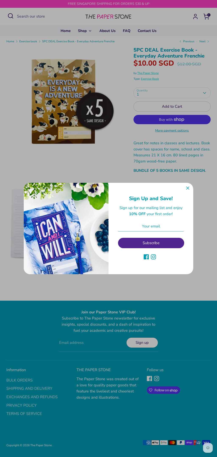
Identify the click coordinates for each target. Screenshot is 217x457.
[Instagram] (153, 256)
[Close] (187, 188)
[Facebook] (146, 256)
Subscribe (151, 242)
